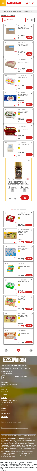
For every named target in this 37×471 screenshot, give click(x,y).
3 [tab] (17, 39)
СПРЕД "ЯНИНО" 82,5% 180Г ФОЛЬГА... (23, 282)
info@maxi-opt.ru (6, 371)
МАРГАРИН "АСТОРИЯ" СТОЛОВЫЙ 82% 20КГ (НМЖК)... (23, 45)
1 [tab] (17, 89)
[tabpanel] (10, 31)
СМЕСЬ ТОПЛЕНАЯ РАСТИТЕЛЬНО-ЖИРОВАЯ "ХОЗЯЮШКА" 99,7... (24, 78)
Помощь (4, 408)
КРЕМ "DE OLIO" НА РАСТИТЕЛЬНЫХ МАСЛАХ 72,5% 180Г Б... (24, 232)
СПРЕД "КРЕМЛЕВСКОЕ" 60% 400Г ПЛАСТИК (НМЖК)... (24, 128)
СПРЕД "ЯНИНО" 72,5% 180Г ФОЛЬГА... (23, 249)
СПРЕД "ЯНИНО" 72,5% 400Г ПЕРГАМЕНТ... (23, 145)
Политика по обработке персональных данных (14, 428)
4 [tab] (20, 210)
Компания (4, 382)
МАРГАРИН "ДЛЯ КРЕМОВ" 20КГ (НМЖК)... (24, 28)
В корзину (29, 37)
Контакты (4, 416)
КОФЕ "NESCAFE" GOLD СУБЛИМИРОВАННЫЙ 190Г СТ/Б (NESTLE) (18, 183)
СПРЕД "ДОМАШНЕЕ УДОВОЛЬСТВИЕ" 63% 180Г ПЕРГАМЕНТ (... (23, 265)
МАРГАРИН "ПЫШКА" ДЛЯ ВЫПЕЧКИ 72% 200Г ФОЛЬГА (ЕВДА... (23, 316)
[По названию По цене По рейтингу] (28, 20)
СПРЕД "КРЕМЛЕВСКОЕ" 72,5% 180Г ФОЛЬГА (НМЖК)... (24, 215)
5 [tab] (23, 210)
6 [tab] (26, 210)
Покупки (4, 397)
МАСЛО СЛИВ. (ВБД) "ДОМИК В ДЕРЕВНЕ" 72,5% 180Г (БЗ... (23, 95)
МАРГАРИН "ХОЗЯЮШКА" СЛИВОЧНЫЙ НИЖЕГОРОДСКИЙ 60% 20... (23, 299)
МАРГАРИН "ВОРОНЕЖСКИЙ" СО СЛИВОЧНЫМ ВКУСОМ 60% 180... (23, 332)
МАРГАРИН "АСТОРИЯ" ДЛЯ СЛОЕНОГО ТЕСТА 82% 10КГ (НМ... (23, 61)
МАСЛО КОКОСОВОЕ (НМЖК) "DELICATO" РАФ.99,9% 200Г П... (23, 112)
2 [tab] (17, 56)
